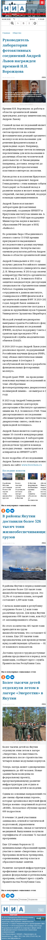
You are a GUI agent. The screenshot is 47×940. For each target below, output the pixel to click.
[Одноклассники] (29, 23)
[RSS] (17, 23)
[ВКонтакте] (23, 23)
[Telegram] (34, 23)
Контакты (14, 899)
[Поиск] (12, 23)
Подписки (32, 899)
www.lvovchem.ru (32, 464)
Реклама (23, 899)
